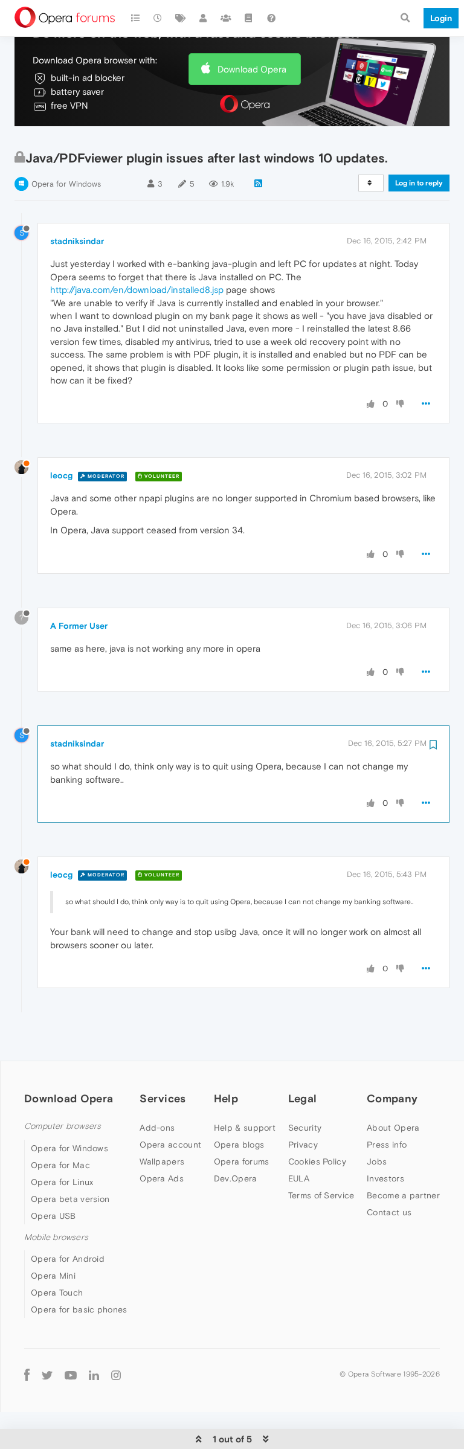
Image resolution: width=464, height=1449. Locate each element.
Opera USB (53, 1216)
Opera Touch (57, 1292)
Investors (385, 1178)
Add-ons (157, 1128)
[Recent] (158, 18)
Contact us (389, 1212)
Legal (302, 1098)
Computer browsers (62, 1126)
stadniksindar (77, 241)
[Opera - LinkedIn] (94, 1374)
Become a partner (403, 1195)
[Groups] (225, 18)
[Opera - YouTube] (71, 1374)
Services (162, 1098)
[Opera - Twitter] (47, 1374)
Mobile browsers (56, 1237)
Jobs (377, 1161)
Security (304, 1128)
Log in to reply (419, 183)
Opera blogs (239, 1144)
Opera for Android (68, 1259)
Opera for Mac (60, 1165)
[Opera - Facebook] (27, 1374)
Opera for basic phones (79, 1309)
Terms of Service (321, 1195)
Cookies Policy (317, 1161)
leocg (61, 475)
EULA (298, 1178)
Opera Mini (53, 1275)
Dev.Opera (235, 1178)
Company (392, 1098)
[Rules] (248, 18)
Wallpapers (162, 1161)
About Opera (393, 1128)
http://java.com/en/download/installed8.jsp (137, 289)
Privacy (303, 1144)
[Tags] (180, 18)
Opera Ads (162, 1178)
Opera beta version (70, 1199)
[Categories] (135, 18)
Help (226, 1098)
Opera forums (241, 1161)
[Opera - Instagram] (116, 1374)
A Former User (79, 626)
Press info (387, 1144)
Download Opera (252, 69)
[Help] (271, 18)
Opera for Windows (66, 183)
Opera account (170, 1144)
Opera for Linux (62, 1182)
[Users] (203, 18)
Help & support (245, 1128)
